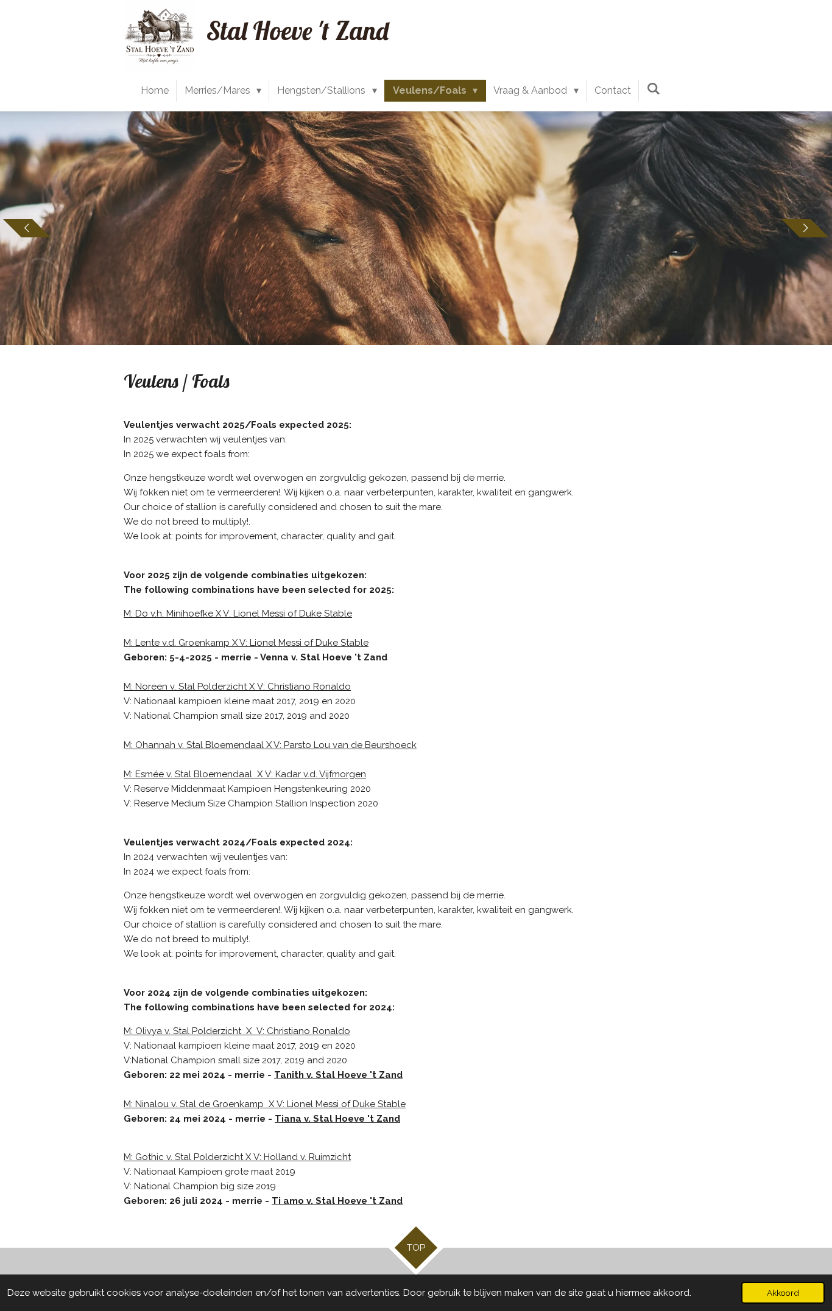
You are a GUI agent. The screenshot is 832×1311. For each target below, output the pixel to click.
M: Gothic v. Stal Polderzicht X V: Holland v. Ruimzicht (237, 1157)
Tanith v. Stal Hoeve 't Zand (338, 1074)
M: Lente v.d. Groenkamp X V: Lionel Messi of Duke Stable (246, 642)
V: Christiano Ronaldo (304, 686)
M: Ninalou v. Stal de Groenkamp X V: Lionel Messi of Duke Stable (265, 1104)
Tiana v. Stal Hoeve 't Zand (337, 1118)
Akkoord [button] (783, 1293)
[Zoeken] (653, 88)
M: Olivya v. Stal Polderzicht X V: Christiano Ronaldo (237, 1031)
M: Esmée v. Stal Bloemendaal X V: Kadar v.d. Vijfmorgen (245, 774)
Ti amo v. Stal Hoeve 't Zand (337, 1200)
